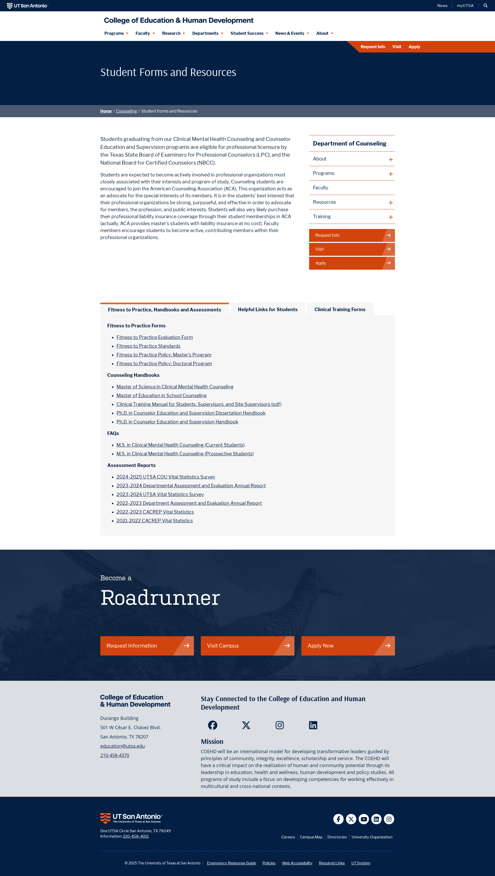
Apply (414, 46)
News (442, 6)
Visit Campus (223, 645)
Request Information (131, 645)
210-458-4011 (136, 836)
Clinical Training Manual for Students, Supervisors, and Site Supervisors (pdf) (199, 404)
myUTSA (465, 6)
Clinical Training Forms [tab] (340, 309)
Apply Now (321, 645)
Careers (288, 837)
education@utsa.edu (122, 746)
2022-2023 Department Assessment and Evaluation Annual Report (189, 503)
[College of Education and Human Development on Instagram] (281, 727)
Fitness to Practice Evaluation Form (155, 337)
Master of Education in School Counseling (162, 395)
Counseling (126, 111)
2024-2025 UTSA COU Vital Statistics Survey (166, 477)
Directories (337, 837)
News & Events (289, 33)
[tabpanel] (247, 425)
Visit (396, 46)
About (322, 33)
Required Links (332, 863)
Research (171, 33)
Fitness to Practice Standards (148, 346)
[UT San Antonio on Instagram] (389, 819)
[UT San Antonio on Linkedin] (376, 819)
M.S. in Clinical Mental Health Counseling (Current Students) (181, 445)
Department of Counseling (349, 143)
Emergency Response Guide (231, 863)
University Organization (372, 837)
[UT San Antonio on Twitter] (351, 819)
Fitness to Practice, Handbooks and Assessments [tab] (164, 309)
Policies (268, 863)
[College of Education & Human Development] (177, 18)
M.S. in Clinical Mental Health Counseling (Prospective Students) (185, 453)
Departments (205, 33)
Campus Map (311, 837)
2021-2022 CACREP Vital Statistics (155, 520)
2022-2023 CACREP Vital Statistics (155, 512)
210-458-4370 (114, 755)
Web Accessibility (297, 863)
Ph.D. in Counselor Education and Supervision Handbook (177, 421)
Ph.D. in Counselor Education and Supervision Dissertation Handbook (191, 413)
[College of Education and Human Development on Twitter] (247, 727)
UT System (360, 863)
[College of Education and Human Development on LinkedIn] (314, 727)
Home (106, 111)
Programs (114, 33)
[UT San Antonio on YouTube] (364, 819)
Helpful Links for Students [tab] (268, 309)
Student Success (246, 33)
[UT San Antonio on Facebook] (338, 819)
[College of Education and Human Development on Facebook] (214, 727)
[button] (485, 6)
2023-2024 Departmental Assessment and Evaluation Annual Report (191, 485)
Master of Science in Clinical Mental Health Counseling (175, 386)
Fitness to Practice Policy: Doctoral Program (164, 363)
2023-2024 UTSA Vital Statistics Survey (160, 494)
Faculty (143, 33)
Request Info (373, 46)
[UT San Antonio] (27, 5)
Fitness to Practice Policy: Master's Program (164, 355)
